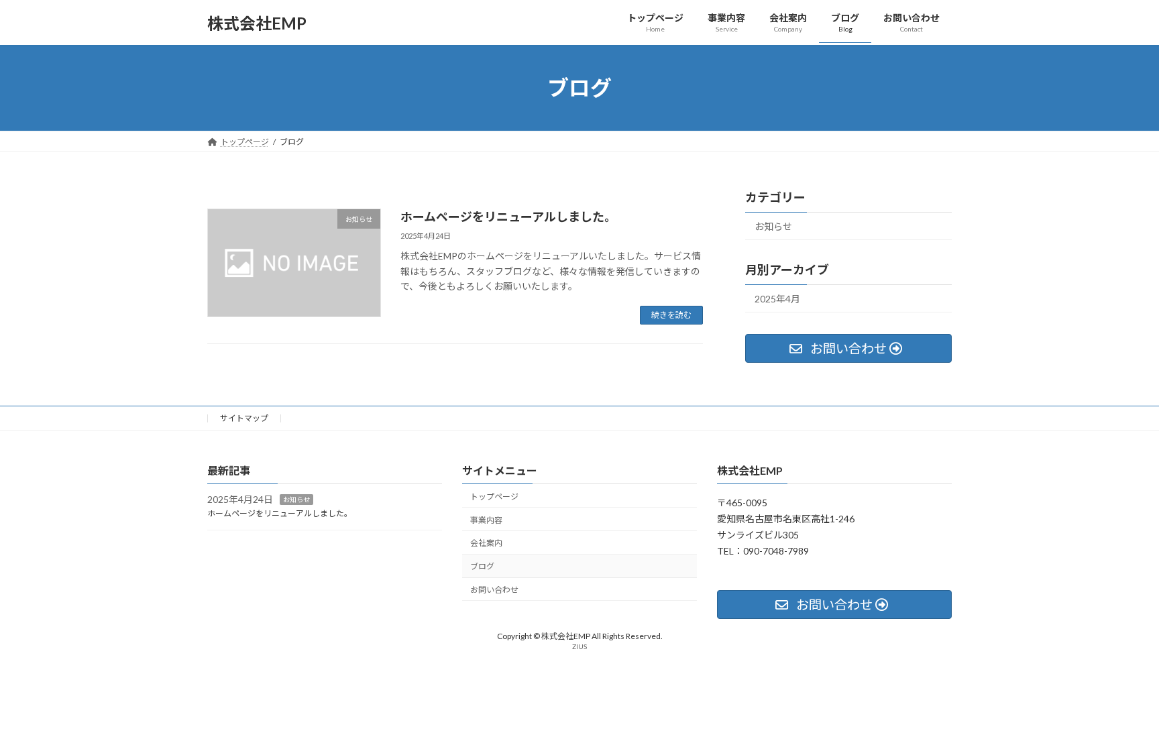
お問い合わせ (494, 590)
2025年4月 (777, 298)
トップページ (494, 497)
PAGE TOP (1120, 714)
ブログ (482, 567)
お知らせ (773, 226)
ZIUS (579, 647)
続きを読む (671, 315)
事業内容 (486, 520)
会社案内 (486, 543)
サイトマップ (244, 418)
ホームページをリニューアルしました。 (508, 216)
